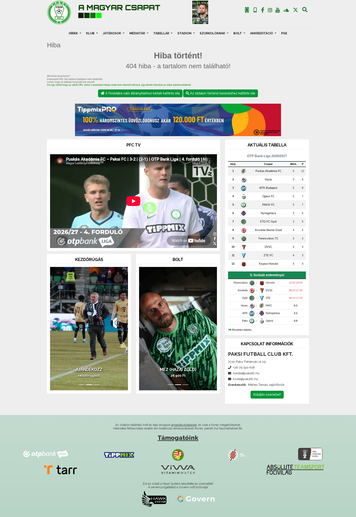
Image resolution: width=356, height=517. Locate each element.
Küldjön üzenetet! (267, 394)
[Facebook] (262, 10)
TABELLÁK (161, 33)
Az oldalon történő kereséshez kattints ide (222, 93)
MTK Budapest (268, 187)
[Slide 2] (89, 384)
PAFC (269, 305)
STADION (184, 33)
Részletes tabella (241, 329)
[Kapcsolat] (255, 10)
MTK (245, 313)
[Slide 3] (96, 384)
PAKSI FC (268, 204)
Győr (245, 298)
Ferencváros (241, 282)
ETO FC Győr (268, 221)
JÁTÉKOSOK (112, 33)
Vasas (268, 179)
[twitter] (295, 10)
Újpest (269, 320)
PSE (284, 33)
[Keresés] (304, 10)
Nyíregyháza (268, 213)
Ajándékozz (89, 369)
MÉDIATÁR (137, 33)
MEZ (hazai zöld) (178, 369)
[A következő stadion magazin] (200, 12)
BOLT (238, 33)
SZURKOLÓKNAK (213, 33)
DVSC (268, 246)
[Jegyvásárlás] (247, 10)
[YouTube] (277, 10)
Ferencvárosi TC (268, 238)
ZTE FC (268, 255)
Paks (245, 320)
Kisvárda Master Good (268, 230)
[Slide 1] (81, 384)
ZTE (268, 298)
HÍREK (74, 33)
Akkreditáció (262, 33)
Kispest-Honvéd (268, 263)
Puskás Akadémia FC (268, 171)
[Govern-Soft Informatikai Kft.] (196, 498)
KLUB (90, 33)
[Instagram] (270, 10)
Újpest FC (268, 196)
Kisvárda (243, 290)
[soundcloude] (286, 10)
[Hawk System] (154, 498)
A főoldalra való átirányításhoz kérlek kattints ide (142, 93)
